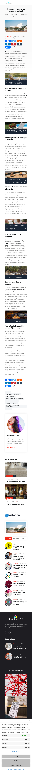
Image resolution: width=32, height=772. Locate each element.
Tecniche (15, 553)
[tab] (8, 538)
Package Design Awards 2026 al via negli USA (19, 657)
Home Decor (24, 14)
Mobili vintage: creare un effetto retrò (15, 505)
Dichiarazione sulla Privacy (19, 769)
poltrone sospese (12, 401)
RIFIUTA (16, 761)
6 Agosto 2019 (22, 563)
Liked (23, 538)
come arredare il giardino (14, 398)
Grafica (15, 572)
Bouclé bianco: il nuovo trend (16, 482)
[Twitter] (13, 41)
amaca (8, 392)
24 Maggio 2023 (10, 501)
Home (6, 14)
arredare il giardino (13, 394)
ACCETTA (16, 756)
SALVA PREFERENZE (16, 765)
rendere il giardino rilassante (12, 406)
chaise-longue (10, 396)
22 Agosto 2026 (22, 654)
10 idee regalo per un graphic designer (19, 593)
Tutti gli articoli (13, 15)
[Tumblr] (19, 44)
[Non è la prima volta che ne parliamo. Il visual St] (16, 707)
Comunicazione (17, 543)
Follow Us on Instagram (17, 670)
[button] (29, 721)
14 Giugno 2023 (10, 479)
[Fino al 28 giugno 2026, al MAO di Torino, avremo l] (16, 685)
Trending (9, 538)
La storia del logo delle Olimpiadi (19, 575)
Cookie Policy (9, 769)
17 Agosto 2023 (16, 36)
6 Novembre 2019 (22, 572)
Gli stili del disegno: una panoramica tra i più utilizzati (19, 558)
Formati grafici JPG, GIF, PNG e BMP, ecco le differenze (20, 603)
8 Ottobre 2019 (21, 581)
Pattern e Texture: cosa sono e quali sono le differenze (20, 567)
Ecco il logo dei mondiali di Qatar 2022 (19, 584)
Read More (10, 447)
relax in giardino (11, 403)
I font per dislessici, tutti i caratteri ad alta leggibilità (19, 548)
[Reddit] (19, 41)
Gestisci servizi (15, 751)
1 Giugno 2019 (21, 599)
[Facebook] (8, 41)
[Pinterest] (13, 44)
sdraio (8, 409)
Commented (16, 538)
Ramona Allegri (12, 37)
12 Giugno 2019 (21, 590)
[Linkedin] (8, 44)
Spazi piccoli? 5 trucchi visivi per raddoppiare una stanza (19, 648)
